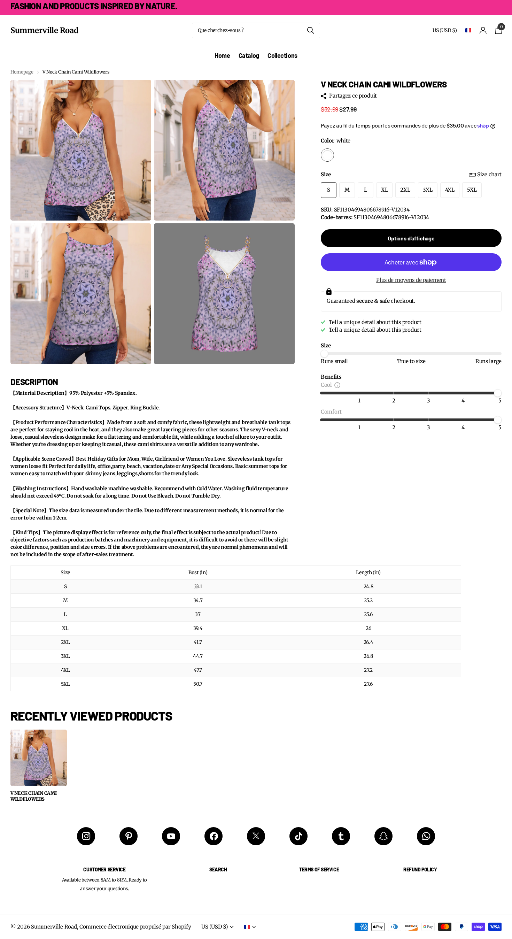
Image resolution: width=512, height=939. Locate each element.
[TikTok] (298, 836)
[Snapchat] (383, 836)
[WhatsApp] (426, 836)
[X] (256, 836)
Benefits (331, 377)
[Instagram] (86, 836)
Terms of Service (319, 869)
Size (411, 174)
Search (218, 869)
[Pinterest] (128, 836)
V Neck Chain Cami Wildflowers (33, 796)
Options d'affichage (411, 238)
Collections (282, 55)
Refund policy (420, 869)
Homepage (21, 72)
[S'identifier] (483, 30)
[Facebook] (213, 836)
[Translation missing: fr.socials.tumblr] (341, 836)
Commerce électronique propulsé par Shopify (135, 926)
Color (335, 140)
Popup (337, 385)
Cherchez (310, 30)
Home (222, 55)
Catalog (249, 55)
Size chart (489, 174)
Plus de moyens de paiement (411, 280)
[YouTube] (171, 836)
